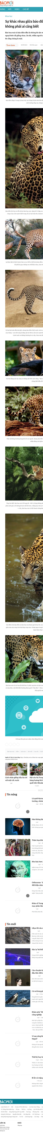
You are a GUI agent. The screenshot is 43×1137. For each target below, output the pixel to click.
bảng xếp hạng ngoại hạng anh (9, 1116)
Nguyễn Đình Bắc (17, 1114)
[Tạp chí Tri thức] (33, 822)
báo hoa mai (10, 751)
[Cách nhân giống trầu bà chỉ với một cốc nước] (16, 769)
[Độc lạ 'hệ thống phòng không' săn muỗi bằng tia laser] (17, 956)
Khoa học (8, 16)
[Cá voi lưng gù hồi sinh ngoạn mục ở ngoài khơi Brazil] (17, 998)
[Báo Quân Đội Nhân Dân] (34, 843)
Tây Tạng (28, 1112)
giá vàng (36, 1116)
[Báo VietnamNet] (7, 783)
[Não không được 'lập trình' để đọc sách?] (17, 826)
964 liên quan (33, 45)
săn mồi (30, 751)
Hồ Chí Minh (4, 1112)
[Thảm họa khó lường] (17, 847)
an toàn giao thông (34, 1107)
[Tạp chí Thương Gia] (33, 804)
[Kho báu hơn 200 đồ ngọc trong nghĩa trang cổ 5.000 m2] (17, 868)
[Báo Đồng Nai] (34, 1017)
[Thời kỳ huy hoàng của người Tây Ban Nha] (17, 1064)
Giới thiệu (2, 1125)
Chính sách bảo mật (4, 1129)
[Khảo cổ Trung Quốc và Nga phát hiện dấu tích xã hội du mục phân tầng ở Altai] (17, 910)
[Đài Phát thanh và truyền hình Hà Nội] (34, 931)
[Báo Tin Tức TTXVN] (33, 909)
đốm (17, 751)
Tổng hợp (20, 1125)
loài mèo (23, 751)
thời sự (23, 1109)
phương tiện (36, 1112)
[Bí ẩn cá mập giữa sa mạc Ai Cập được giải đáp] (17, 1085)
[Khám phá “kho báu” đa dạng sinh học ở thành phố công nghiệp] (17, 1019)
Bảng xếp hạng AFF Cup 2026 (16, 1112)
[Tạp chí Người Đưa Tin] (33, 952)
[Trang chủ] (6, 3)
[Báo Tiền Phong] (32, 786)
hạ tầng (29, 1109)
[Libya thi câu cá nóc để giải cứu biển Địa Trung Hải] (17, 935)
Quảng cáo (2, 1130)
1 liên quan (39, 1080)
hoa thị (36, 751)
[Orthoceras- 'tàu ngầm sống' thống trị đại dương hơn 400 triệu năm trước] (17, 889)
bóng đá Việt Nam (6, 1114)
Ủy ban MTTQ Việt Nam (21, 1107)
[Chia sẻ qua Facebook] (6, 744)
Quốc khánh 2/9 (5, 1107)
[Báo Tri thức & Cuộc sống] (10, 45)
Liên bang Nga (28, 1116)
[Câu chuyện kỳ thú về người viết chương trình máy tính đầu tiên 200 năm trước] (17, 977)
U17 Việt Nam (36, 1114)
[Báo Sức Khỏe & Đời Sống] (34, 1081)
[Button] (16, 45)
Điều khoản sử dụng (4, 1127)
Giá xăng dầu (26, 1114)
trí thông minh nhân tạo (7, 1109)
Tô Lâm (18, 1109)
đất (12, 1107)
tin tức (21, 1116)
